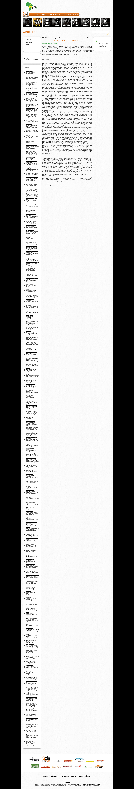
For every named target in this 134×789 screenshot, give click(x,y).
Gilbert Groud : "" (32, 309)
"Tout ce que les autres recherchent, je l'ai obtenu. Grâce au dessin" (31, 157)
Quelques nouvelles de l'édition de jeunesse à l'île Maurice (31, 242)
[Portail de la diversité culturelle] (25, 17)
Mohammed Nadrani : (31, 381)
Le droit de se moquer (30, 561)
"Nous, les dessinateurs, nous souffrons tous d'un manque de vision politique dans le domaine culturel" (31, 153)
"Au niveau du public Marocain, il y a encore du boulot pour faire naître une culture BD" (31, 140)
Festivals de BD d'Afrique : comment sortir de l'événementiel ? (31, 651)
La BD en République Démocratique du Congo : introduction (31, 437)
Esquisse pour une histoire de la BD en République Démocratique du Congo (32, 529)
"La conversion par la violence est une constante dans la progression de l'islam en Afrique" (32, 145)
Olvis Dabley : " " (32, 315)
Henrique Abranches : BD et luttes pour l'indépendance (32, 189)
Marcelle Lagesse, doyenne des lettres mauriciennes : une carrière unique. (32, 489)
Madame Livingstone (30, 180)
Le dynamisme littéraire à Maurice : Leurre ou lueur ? (31, 678)
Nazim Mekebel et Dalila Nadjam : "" (32, 462)
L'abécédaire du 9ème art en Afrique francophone (32, 520)
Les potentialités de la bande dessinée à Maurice (32, 722)
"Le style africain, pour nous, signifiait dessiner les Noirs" (32, 260)
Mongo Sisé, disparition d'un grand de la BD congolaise (32, 608)
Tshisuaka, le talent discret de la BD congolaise (32, 657)
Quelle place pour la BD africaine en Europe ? (31, 742)
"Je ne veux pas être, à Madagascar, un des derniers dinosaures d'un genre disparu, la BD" (32, 122)
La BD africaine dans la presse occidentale (31, 532)
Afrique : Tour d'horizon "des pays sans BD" (32, 695)
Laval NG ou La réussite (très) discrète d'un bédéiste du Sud (32, 739)
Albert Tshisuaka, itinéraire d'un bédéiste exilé (31, 423)
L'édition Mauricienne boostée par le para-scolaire (32, 643)
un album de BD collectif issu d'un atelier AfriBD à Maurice (32, 493)
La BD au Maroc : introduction (32, 382)
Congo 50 (28, 58)
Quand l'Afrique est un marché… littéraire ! (30, 266)
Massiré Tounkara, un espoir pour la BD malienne (32, 322)
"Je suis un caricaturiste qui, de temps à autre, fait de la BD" (32, 174)
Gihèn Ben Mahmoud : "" (31, 472)
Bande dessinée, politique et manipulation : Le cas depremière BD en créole (32, 568)
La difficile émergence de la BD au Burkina (31, 725)
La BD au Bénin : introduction (32, 369)
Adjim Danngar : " (30, 372)
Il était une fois (31, 534)
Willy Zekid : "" (31, 355)
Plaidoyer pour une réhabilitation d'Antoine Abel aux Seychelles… (31, 614)
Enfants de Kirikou (30, 666)
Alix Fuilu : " (32, 433)
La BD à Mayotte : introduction (29, 418)
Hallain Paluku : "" (32, 429)
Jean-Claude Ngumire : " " (32, 296)
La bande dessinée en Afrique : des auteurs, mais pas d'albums (31, 517)
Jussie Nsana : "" (31, 351)
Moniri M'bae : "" (32, 393)
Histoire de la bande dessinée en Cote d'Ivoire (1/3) (32, 137)
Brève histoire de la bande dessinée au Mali (31, 510)
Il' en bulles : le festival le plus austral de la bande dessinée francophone (32, 691)
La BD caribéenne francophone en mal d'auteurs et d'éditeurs (32, 629)
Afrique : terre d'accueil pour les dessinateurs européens (32, 621)
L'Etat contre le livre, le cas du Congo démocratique (32, 744)
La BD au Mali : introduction (32, 323)
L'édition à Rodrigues (30, 491)
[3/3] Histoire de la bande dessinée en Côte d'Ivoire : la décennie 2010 (32, 100)
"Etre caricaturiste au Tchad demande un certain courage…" (32, 554)
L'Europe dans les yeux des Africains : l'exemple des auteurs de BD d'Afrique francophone (32, 233)
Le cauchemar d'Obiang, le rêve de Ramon (31, 85)
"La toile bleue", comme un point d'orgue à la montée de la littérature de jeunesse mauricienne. (32, 482)
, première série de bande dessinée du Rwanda (32, 185)
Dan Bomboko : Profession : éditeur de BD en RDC (32, 420)
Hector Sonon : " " (32, 362)
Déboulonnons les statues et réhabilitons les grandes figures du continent (32, 587)
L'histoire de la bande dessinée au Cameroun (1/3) (32, 274)
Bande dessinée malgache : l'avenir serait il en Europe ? (32, 646)
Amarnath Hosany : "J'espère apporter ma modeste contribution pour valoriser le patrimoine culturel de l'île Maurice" (32, 501)
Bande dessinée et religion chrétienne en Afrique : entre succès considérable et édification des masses (32, 105)
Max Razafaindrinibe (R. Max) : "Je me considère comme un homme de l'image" (32, 82)
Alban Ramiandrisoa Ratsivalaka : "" (32, 400)
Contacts (74, 776)
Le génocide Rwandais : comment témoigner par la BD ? (32, 602)
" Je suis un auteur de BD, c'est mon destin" (31, 126)
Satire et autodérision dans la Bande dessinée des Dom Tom (32, 681)
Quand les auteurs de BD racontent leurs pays (31, 291)
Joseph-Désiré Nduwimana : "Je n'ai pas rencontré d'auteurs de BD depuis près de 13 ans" (32, 218)
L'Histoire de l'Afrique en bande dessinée (31, 709)
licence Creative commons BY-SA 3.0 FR (88, 784)
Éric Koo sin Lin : (30, 384)
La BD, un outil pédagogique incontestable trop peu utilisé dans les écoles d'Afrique (32, 109)
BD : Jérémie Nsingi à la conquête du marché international (31, 118)
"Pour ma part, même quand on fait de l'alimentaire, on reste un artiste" (32, 161)
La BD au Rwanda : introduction (30, 299)
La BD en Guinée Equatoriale (32, 710)
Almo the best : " (32, 335)
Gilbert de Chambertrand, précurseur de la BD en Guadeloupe (31, 214)
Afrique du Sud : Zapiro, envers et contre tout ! (31, 543)
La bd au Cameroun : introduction (30, 348)
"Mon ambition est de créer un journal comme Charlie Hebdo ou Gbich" (32, 164)
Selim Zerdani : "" (31, 466)
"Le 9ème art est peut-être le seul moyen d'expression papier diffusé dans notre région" (32, 506)
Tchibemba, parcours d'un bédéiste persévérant (31, 425)
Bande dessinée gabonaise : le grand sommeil (32, 699)
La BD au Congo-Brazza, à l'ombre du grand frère (31, 584)
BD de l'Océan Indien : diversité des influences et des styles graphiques (31, 618)
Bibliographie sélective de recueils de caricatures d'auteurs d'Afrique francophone (31, 558)
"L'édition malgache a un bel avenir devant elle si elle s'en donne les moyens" (32, 513)
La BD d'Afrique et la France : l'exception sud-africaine (32, 688)
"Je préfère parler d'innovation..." (29, 239)
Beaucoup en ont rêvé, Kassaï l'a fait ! (31, 168)
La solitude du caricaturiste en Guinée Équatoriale (32, 551)
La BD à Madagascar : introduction (30, 409)
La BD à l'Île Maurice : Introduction (30, 391)
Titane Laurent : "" (32, 387)
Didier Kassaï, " (32, 326)
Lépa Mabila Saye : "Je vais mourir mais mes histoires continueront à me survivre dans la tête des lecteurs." (32, 113)
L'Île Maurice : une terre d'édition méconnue (31, 727)
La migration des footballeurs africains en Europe (32, 536)
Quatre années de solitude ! (32, 244)
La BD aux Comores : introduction (30, 396)
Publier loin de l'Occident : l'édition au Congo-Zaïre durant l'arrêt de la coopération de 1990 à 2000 (32, 716)
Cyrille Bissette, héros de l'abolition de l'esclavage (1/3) (32, 196)
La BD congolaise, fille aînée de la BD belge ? (32, 283)
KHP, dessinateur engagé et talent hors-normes (32, 97)
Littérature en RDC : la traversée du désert (30, 701)
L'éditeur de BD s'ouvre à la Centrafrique (31, 659)
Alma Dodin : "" (32, 447)
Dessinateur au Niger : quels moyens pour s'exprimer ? (32, 632)
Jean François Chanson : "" (32, 378)
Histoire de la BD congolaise (32, 59)
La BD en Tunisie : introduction (30, 476)
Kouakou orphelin (29, 729)
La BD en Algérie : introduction (32, 469)
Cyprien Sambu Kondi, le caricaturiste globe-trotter (31, 541)
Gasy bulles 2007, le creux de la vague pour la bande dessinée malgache (32, 731)
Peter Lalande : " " (32, 442)
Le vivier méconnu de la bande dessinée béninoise (31, 704)
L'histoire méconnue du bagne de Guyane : (32, 263)
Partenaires (65, 776)
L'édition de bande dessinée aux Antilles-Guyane (32, 276)
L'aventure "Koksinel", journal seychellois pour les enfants (32, 668)
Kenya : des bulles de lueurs (32, 577)
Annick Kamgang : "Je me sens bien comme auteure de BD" (32, 88)
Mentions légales (85, 776)
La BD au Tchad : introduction (32, 375)
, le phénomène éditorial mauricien (31, 281)
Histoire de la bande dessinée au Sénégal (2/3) (32, 70)
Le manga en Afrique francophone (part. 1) (30, 75)
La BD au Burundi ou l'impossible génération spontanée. (30, 210)
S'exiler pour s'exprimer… (31, 697)
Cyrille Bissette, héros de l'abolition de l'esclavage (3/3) (32, 191)
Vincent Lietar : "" (32, 414)
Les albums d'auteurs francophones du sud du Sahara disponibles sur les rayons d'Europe (31, 663)
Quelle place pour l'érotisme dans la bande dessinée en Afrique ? (32, 78)
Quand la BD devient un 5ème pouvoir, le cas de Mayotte (32, 575)
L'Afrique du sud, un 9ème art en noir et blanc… (32, 497)
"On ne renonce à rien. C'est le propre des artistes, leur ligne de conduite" (32, 178)
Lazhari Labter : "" (32, 456)
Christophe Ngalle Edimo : (32, 344)
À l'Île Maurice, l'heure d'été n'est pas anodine (31, 605)
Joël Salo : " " (32, 302)
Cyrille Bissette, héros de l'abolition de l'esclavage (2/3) (32, 194)
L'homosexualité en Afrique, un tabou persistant (32, 582)
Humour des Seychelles (31, 292)
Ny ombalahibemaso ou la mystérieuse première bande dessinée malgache (32, 92)
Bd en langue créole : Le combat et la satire (31, 675)
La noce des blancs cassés (32, 579)
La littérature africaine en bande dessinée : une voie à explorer (32, 611)
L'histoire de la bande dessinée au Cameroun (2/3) (32, 271)
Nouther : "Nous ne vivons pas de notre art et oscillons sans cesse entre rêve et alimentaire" (32, 247)
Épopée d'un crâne (30, 693)
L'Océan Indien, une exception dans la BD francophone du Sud (30, 564)
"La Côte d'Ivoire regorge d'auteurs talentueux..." (31, 222)
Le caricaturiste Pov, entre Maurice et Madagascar (31, 546)
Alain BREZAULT (29, 42)
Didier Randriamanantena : (31, 405)
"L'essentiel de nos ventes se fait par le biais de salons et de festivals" (32, 171)
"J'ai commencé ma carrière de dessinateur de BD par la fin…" (32, 204)
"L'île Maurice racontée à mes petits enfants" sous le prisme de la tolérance (32, 596)
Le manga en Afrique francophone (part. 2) (30, 73)
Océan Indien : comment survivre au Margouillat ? (31, 706)
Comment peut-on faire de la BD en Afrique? (32, 478)
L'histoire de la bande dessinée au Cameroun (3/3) (32, 269)
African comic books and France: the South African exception (31, 684)
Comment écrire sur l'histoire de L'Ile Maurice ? (32, 599)
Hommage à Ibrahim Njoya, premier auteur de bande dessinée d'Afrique (32, 225)
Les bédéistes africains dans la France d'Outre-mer (32, 638)
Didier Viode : (32, 367)
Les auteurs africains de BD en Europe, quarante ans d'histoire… (32, 257)
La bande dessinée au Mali (31, 130)
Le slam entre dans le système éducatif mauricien (32, 572)
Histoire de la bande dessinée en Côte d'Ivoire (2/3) (32, 128)
